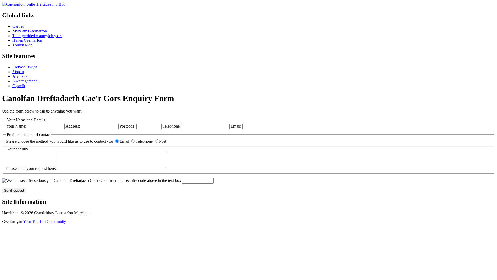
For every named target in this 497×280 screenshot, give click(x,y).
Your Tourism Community (44, 221)
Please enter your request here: (31, 168)
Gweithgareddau (26, 81)
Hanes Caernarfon (27, 40)
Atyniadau (21, 76)
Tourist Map (22, 45)
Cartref (18, 26)
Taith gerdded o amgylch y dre (37, 35)
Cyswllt (18, 85)
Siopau (18, 71)
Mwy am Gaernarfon (29, 31)
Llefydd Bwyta (24, 67)
